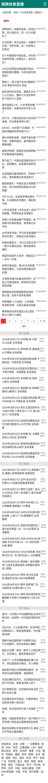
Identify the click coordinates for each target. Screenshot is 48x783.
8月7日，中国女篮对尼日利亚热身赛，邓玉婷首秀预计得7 (19, 119)
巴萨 (38, 768)
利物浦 (11, 761)
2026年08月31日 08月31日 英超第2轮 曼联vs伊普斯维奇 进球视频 (21, 471)
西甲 (24, 754)
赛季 (31, 750)
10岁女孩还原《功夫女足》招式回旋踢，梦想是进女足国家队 (19, 211)
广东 (3, 761)
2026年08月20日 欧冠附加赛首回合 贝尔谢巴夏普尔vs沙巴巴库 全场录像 (21, 424)
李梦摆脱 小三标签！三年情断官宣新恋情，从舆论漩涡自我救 (19, 303)
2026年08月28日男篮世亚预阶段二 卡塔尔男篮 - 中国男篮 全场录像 (20, 370)
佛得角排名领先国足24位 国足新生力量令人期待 (18, 313)
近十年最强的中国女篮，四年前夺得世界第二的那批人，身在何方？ (19, 59)
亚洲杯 (23, 750)
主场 (38, 750)
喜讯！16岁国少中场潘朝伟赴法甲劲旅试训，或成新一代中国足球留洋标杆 (21, 617)
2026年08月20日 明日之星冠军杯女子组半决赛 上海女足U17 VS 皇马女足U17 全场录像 (21, 411)
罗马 (35, 757)
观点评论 (6, 750)
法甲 (10, 768)
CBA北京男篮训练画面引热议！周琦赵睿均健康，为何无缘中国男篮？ (19, 72)
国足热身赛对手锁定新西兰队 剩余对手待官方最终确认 (20, 730)
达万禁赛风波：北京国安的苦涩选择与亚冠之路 (20, 691)
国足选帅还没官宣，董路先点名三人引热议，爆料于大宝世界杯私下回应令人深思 (19, 95)
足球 (15, 744)
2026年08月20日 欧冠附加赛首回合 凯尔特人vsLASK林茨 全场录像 (21, 455)
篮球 (40, 747)
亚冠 (28, 757)
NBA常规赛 (7, 771)
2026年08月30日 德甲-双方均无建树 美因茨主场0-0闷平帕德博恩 (20, 576)
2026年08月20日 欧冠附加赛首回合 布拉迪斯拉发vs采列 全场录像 (21, 445)
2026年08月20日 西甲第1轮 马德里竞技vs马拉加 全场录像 (20, 435)
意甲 (15, 750)
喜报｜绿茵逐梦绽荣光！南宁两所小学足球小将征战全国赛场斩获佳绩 (21, 720)
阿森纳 (9, 754)
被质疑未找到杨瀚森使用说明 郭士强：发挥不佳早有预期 (17, 293)
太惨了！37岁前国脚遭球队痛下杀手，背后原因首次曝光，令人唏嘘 (20, 661)
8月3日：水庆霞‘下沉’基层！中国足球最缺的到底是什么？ (18, 129)
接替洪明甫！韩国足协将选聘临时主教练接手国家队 (19, 152)
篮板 (8, 757)
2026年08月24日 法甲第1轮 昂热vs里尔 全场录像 (19, 380)
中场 (24, 771)
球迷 (26, 761)
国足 (10, 764)
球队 (15, 757)
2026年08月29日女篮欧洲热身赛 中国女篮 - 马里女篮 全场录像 (21, 360)
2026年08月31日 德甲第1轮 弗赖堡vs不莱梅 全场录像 (20, 350)
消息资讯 (6, 744)
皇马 (19, 761)
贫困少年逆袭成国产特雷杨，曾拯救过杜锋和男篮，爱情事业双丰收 (19, 223)
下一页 (42, 321)
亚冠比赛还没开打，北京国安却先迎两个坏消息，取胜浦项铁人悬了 (21, 681)
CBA (33, 747)
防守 (29, 764)
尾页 (24, 326)
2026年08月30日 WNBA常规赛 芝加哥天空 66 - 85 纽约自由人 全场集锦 (21, 553)
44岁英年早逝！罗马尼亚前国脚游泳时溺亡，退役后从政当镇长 (19, 234)
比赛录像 (24, 747)
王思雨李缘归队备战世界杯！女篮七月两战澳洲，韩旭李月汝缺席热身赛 (19, 282)
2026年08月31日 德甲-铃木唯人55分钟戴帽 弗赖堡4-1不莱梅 (20, 504)
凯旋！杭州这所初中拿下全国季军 (19, 710)
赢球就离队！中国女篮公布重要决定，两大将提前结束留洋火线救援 (19, 187)
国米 (21, 757)
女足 (37, 754)
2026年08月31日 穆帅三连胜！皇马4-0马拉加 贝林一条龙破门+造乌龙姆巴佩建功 (21, 493)
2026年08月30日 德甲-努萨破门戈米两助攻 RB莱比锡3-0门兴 (20, 586)
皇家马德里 (28, 768)
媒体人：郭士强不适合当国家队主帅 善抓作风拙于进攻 (19, 83)
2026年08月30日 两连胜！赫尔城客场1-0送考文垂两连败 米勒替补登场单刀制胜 (21, 565)
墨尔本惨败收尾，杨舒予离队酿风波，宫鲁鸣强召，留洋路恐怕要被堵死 (19, 141)
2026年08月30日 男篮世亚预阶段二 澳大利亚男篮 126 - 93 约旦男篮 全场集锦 (21, 529)
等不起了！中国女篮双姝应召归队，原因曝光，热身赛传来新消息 (19, 164)
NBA (8, 747)
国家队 (6, 20)
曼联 (17, 754)
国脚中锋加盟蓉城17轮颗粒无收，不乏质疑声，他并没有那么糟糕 (20, 642)
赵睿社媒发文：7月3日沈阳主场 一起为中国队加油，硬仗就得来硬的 (19, 246)
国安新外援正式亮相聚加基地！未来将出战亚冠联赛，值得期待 (20, 671)
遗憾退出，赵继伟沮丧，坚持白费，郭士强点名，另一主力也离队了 (19, 32)
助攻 (3, 764)
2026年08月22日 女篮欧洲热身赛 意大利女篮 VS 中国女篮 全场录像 (21, 399)
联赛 (31, 754)
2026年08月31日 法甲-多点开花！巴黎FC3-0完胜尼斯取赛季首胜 (20, 481)
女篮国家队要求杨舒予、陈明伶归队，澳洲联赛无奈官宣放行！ (19, 175)
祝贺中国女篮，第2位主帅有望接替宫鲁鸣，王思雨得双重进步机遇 (19, 269)
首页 (16, 12)
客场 (40, 761)
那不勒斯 (34, 771)
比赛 (22, 744)
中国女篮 (20, 764)
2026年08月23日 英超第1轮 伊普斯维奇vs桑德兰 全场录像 (20, 389)
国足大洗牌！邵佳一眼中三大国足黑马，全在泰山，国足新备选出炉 (21, 652)
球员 (15, 747)
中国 (17, 768)
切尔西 (37, 764)
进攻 (42, 757)
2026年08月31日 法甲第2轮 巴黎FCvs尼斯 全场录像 (19, 341)
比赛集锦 (34, 744)
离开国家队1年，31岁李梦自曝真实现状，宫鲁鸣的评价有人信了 (19, 108)
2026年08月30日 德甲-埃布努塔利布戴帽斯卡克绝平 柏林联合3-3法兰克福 (21, 598)
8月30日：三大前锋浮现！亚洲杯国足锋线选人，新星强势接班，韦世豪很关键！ (21, 631)
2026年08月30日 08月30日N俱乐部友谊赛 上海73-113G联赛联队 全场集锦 (21, 516)
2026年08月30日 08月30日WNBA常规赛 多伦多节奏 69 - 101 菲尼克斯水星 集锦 (21, 542)
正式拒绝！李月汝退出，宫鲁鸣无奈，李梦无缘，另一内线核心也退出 (19, 46)
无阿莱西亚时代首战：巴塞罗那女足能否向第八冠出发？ (20, 700)
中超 (18, 771)
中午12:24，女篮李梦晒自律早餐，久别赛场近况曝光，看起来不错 (19, 200)
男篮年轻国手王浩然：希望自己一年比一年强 (19, 257)
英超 (33, 761)
